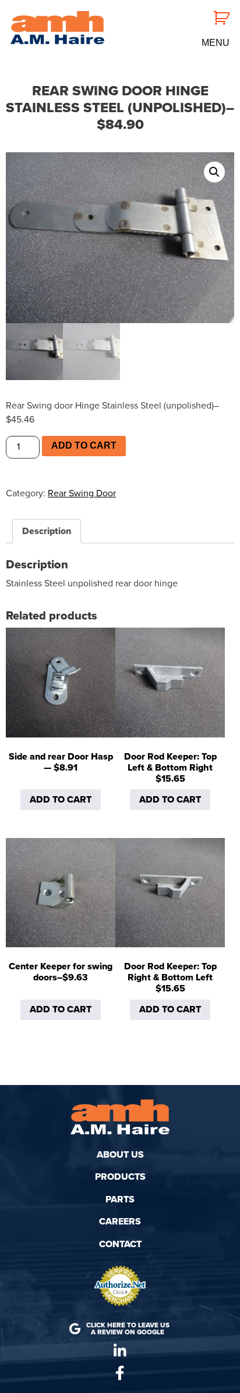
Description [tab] (46, 531)
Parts (120, 1199)
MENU (216, 43)
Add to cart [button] (60, 799)
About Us (120, 1155)
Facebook (120, 1373)
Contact (120, 1244)
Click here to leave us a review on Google (128, 1328)
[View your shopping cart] (215, 17)
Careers (120, 1221)
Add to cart (84, 445)
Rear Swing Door (82, 493)
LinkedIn (120, 1351)
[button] (214, 172)
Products (120, 1177)
